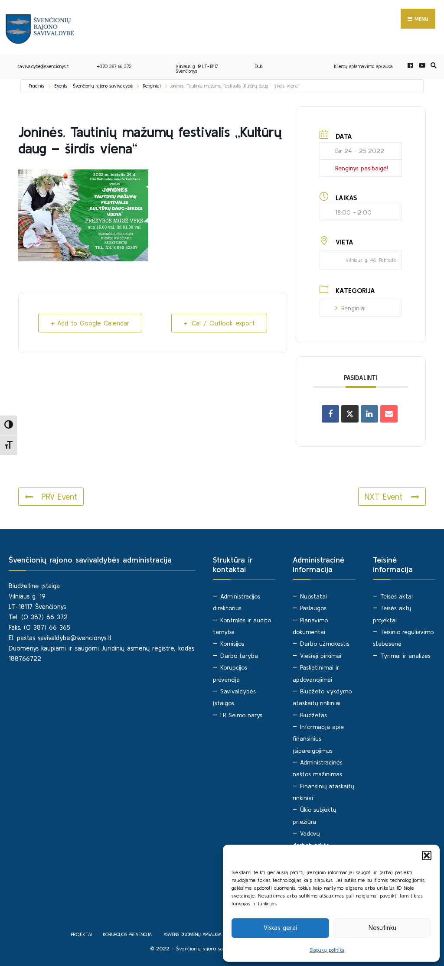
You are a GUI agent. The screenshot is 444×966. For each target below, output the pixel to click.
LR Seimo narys (241, 715)
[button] (426, 855)
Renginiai (152, 85)
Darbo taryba (239, 655)
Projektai (81, 934)
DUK (259, 66)
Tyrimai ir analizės (405, 655)
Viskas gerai (280, 927)
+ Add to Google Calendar (90, 323)
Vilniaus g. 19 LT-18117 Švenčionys (197, 69)
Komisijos (232, 643)
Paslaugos (313, 608)
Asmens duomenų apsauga (192, 934)
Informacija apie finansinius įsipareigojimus (318, 738)
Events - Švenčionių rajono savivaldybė (94, 85)
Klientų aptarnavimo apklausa (363, 66)
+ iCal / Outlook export (219, 323)
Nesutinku (382, 927)
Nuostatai (313, 596)
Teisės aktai (396, 596)
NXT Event (383, 496)
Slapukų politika (327, 950)
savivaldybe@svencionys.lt (43, 66)
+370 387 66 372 (114, 66)
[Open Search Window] (432, 65)
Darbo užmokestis (324, 643)
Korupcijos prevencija (127, 934)
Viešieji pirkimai (320, 655)
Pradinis (36, 85)
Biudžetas (313, 715)
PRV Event (59, 496)
